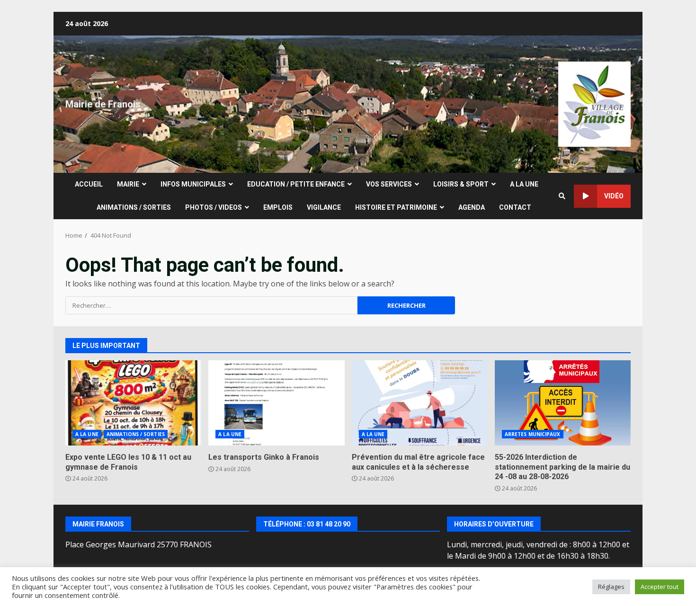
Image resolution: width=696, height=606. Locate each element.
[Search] (562, 196)
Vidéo (614, 196)
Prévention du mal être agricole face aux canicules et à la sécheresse (420, 403)
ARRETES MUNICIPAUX (533, 434)
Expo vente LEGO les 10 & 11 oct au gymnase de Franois (133, 403)
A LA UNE (524, 184)
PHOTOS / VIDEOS (213, 207)
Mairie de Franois (103, 104)
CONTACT (515, 207)
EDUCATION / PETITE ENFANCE (296, 184)
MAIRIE (128, 184)
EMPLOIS (278, 207)
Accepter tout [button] (659, 586)
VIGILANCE (324, 207)
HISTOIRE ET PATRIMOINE (396, 207)
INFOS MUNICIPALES (193, 184)
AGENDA (471, 207)
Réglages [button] (611, 586)
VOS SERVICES (389, 184)
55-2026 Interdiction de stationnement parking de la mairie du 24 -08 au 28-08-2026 (563, 403)
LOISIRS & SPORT (461, 184)
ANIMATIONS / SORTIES (134, 207)
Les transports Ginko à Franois (276, 403)
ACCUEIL (89, 184)
